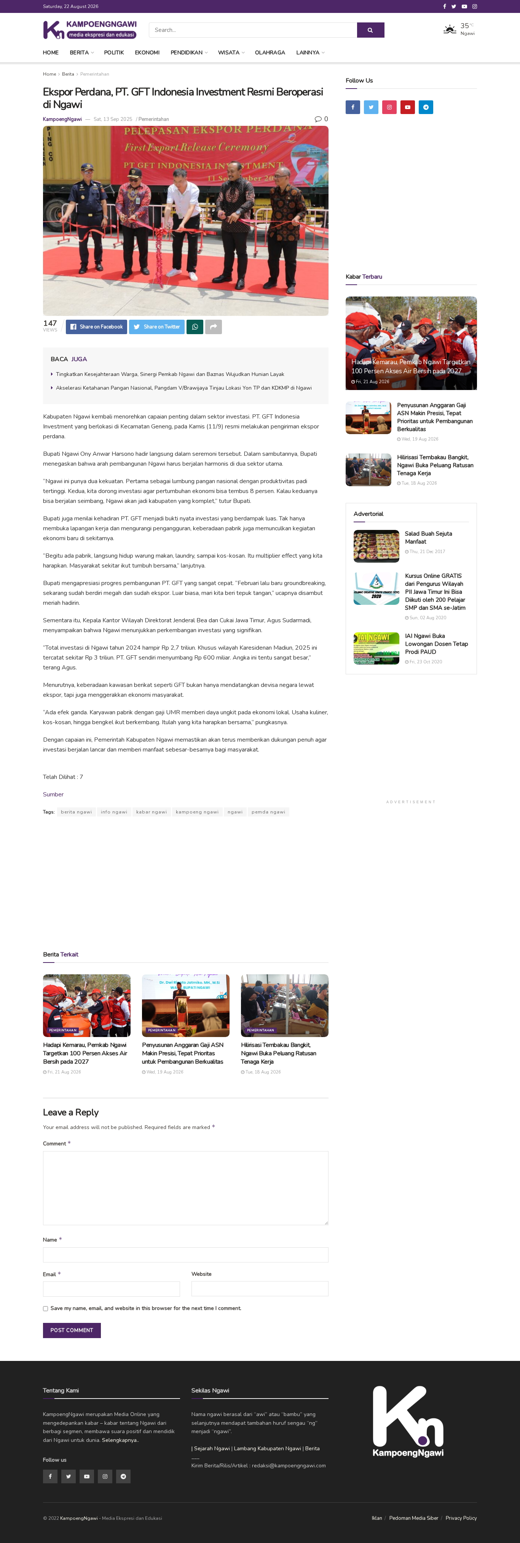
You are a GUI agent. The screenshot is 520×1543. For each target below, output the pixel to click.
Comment (57, 1143)
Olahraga (270, 52)
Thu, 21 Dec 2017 (426, 552)
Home (51, 52)
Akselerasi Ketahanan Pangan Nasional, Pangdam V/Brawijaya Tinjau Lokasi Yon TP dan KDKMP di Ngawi (184, 388)
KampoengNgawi (62, 119)
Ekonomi (147, 52)
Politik (114, 52)
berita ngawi (76, 812)
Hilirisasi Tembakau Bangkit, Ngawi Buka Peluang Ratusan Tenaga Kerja (278, 1053)
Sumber (53, 794)
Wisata (228, 52)
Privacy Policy (461, 1518)
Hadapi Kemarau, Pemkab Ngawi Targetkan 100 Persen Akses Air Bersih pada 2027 (85, 1053)
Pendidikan (187, 52)
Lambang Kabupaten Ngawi (267, 1448)
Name (52, 1239)
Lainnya (308, 52)
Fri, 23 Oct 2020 (425, 662)
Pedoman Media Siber (414, 1518)
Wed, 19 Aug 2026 (164, 1072)
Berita (79, 52)
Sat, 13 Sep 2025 (113, 119)
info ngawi (114, 812)
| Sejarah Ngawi (210, 1448)
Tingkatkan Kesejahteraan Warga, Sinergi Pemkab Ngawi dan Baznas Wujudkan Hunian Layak (170, 374)
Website (201, 1274)
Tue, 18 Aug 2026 (262, 1072)
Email (52, 1274)
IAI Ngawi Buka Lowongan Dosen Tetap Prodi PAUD (436, 644)
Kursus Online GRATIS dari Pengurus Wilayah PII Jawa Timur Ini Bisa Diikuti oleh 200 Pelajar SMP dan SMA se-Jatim (435, 592)
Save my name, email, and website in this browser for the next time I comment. (146, 1308)
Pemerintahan (94, 74)
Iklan (377, 1518)
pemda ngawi (269, 812)
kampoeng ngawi (197, 812)
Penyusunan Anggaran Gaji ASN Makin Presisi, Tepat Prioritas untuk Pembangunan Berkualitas (182, 1053)
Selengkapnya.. (120, 1440)
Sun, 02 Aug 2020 (427, 618)
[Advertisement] (186, 883)
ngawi (235, 812)
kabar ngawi (151, 812)
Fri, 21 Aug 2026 (63, 1072)
